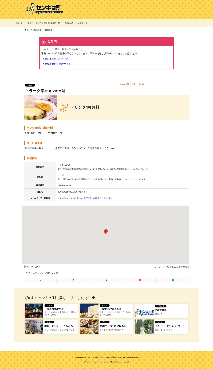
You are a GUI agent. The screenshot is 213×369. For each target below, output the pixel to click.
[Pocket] (139, 280)
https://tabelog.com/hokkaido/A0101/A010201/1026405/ (85, 198)
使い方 (142, 84)
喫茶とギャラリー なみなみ (58, 326)
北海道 (49, 30)
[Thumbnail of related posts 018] (34, 328)
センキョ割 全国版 (34, 30)
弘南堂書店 (160, 310)
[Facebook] (73, 280)
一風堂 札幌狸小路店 (110, 308)
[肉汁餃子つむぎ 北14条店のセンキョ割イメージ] (89, 328)
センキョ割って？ (127, 84)
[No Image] (144, 312)
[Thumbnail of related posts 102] (34, 312)
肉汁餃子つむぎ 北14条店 (113, 326)
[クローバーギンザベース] (144, 328)
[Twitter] (40, 280)
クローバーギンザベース (167, 326)
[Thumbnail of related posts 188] (89, 312)
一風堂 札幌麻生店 (54, 308)
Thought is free (122, 362)
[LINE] (172, 280)
